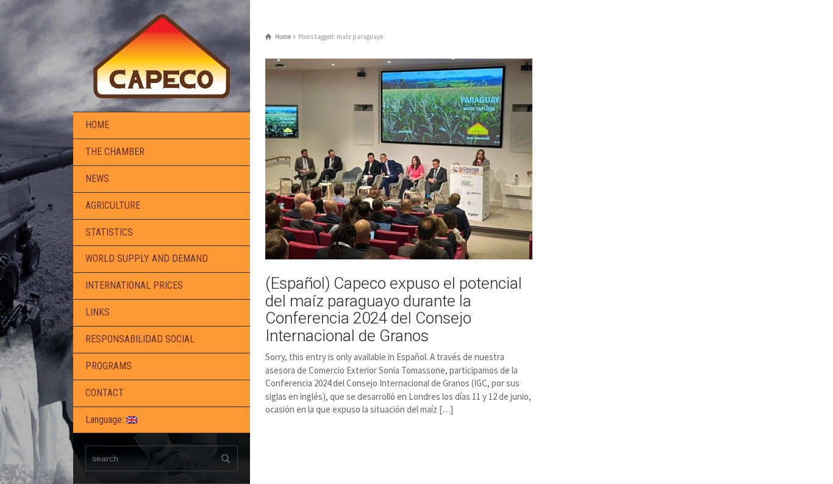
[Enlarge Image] (398, 159)
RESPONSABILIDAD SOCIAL (140, 339)
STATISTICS (109, 232)
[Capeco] (161, 54)
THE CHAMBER (115, 151)
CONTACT (104, 393)
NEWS (97, 178)
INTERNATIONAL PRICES (134, 285)
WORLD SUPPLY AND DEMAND (146, 258)
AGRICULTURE (112, 205)
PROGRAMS (108, 366)
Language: (105, 419)
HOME (97, 125)
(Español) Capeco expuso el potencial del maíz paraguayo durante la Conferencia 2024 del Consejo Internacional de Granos (393, 309)
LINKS (97, 312)
